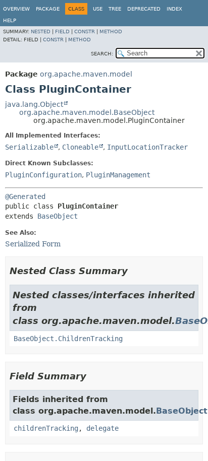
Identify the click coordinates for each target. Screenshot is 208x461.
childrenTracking (46, 428)
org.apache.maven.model (86, 74)
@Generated (25, 196)
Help (9, 20)
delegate (102, 428)
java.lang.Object (34, 104)
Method (110, 31)
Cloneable (80, 147)
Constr (84, 31)
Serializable (29, 147)
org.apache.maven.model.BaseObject (86, 112)
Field (62, 31)
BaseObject (57, 216)
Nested (40, 31)
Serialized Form (33, 244)
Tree (115, 9)
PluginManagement (118, 175)
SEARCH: (102, 53)
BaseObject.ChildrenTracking (68, 339)
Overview (16, 9)
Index (174, 9)
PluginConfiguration (43, 175)
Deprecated (144, 9)
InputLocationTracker (147, 147)
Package (48, 9)
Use (97, 9)
